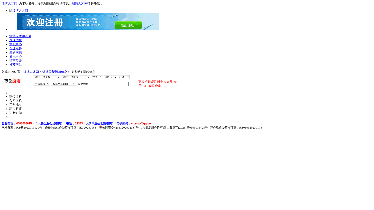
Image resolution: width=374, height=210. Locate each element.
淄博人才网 (9, 3)
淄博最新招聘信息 (54, 72)
